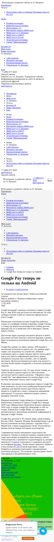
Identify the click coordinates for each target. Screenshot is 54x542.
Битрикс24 (6, 46)
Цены (3, 19)
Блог (3, 69)
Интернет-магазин (14, 60)
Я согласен (28, 538)
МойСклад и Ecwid (14, 37)
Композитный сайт (9, 472)
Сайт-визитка (12, 58)
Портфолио (6, 5)
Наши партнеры (8, 51)
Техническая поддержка (17, 40)
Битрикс (17, 444)
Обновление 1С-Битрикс (17, 65)
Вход (50, 180)
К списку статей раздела (17, 289)
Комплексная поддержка (17, 26)
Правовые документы (11, 477)
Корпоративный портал (17, 63)
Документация (7, 475)
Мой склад (6, 49)
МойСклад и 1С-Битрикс (17, 33)
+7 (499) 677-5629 (9, 465)
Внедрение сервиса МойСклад (20, 30)
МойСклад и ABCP (15, 35)
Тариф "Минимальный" (17, 42)
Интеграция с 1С (13, 28)
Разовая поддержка (14, 23)
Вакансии (5, 470)
